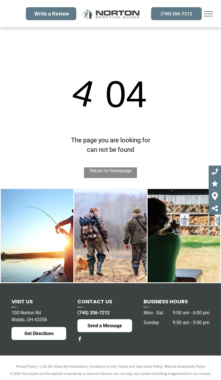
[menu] (208, 13)
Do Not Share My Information (65, 366)
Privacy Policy (26, 366)
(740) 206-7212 (93, 312)
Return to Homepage (111, 170)
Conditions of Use (102, 366)
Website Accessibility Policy (185, 366)
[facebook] (79, 339)
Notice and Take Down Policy (140, 366)
